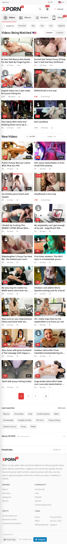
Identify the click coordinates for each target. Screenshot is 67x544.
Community (40, 489)
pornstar (22, 25)
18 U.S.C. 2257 (55, 521)
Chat (37, 493)
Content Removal (9, 515)
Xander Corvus (9, 426)
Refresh (61, 408)
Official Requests (41, 524)
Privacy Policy (55, 517)
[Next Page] (46, 396)
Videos (5, 489)
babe (56, 413)
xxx (42, 25)
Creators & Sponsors (43, 504)
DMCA (37, 521)
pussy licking (54, 420)
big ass (6, 413)
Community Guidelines (11, 523)
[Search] (40, 9)
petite (33, 426)
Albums (5, 501)
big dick (61, 25)
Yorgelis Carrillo (24, 420)
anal (30, 413)
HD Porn (40, 420)
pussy (23, 426)
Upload (38, 501)
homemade (8, 420)
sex (33, 25)
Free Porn (5, 2)
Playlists (38, 497)
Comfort (49, 32)
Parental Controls (9, 519)
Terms (37, 517)
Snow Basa (18, 413)
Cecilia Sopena (43, 413)
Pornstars (6, 493)
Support (53, 524)
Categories (10, 26)
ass (51, 25)
